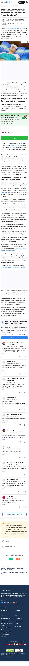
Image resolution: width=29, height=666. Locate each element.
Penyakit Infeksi (4, 6)
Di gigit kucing (10, 430)
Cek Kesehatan (19, 608)
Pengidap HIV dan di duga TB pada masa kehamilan (15, 343)
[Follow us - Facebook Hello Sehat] (2, 602)
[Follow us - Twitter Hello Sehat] (11, 602)
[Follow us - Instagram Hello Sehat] (5, 602)
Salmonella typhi (10, 250)
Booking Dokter (5, 610)
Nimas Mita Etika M (11, 23)
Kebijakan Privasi (5, 621)
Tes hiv (8, 447)
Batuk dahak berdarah (12, 479)
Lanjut (3, 353)
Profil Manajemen (19, 621)
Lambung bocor (10, 361)
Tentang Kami (18, 618)
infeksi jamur (10, 496)
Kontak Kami (18, 626)
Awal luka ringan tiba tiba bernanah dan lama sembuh (15, 379)
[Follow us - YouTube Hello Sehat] (14, 602)
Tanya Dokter (14, 337)
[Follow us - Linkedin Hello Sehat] (8, 602)
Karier (16, 623)
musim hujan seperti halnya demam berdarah (13, 267)
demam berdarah (14, 28)
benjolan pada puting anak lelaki (15, 414)
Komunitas (17, 610)
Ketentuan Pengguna (6, 618)
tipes (10, 93)
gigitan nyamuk (15, 145)
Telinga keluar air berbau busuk (15, 462)
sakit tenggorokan (11, 397)
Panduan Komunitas (6, 632)
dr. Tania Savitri (20, 19)
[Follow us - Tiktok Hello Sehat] (17, 602)
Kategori (3, 608)
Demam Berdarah (15, 6)
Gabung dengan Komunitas (14, 514)
